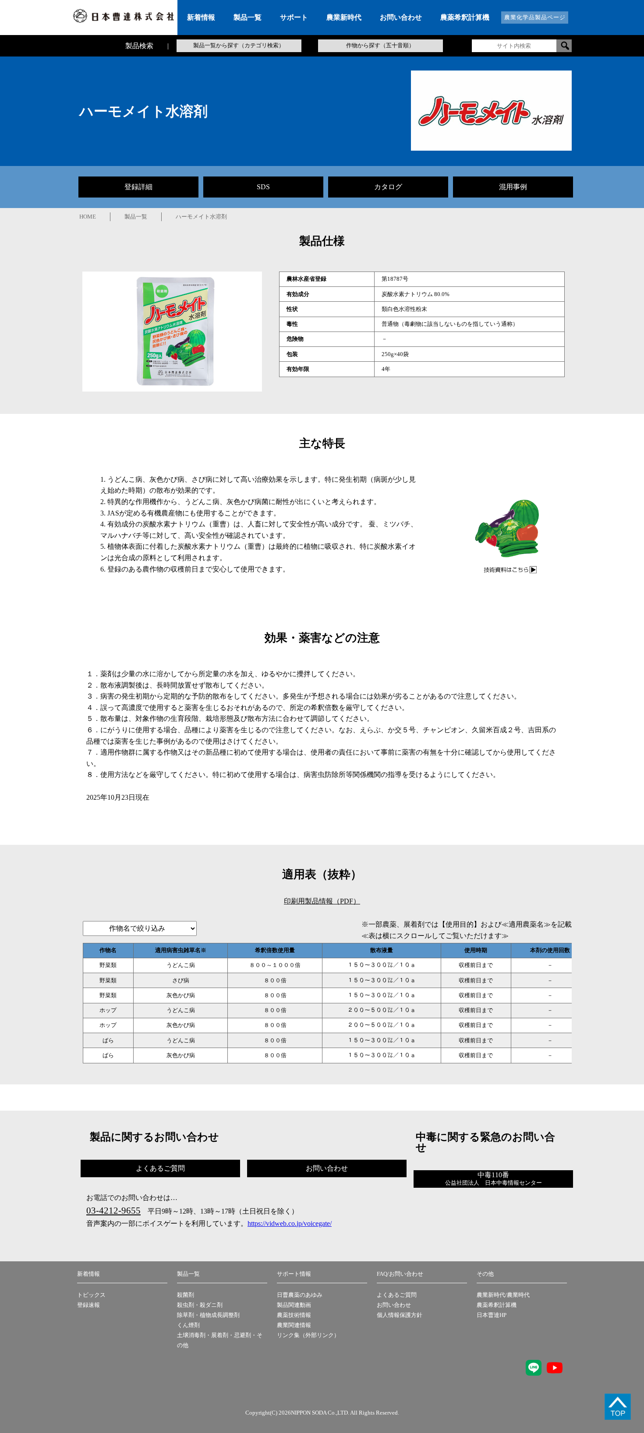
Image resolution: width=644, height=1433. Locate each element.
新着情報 (88, 1274)
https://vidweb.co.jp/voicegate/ (290, 1223)
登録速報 (88, 1305)
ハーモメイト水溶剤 (201, 217)
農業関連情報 (294, 1325)
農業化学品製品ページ (535, 17)
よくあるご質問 (397, 1295)
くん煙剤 (188, 1325)
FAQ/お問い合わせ (400, 1274)
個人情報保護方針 (399, 1315)
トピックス (91, 1295)
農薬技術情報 (294, 1315)
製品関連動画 (294, 1305)
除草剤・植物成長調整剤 (208, 1315)
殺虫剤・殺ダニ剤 (200, 1305)
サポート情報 (294, 1274)
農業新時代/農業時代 (503, 1295)
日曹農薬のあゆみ (299, 1295)
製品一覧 (135, 217)
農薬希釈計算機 (497, 1305)
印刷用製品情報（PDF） (322, 901)
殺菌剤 (185, 1295)
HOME (87, 217)
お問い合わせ (394, 1305)
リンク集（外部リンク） (308, 1335)
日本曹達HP (491, 1315)
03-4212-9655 (113, 1210)
